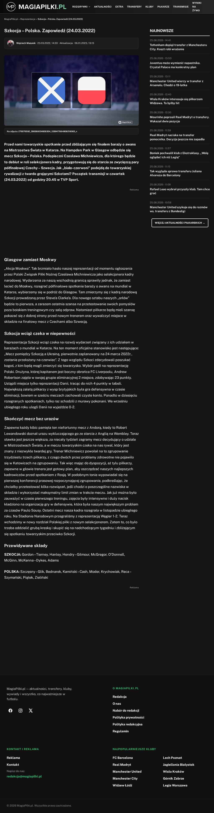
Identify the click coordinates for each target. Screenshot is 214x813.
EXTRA (119, 6)
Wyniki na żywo (196, 6)
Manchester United (127, 771)
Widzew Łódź (122, 785)
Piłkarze (163, 6)
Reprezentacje (27, 19)
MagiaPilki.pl (11, 19)
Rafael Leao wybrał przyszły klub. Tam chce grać (180, 191)
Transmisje (181, 6)
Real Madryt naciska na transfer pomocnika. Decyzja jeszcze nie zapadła (177, 137)
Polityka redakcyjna (128, 724)
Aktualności (103, 6)
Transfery (134, 6)
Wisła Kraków (173, 771)
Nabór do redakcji (126, 710)
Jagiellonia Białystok (178, 764)
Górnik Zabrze (173, 778)
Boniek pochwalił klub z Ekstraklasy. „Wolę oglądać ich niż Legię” (179, 155)
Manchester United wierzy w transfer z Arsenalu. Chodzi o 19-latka (176, 83)
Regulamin (121, 731)
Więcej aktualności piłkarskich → (180, 222)
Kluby (149, 6)
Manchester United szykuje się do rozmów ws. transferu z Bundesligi (179, 209)
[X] (30, 710)
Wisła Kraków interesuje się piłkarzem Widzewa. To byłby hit (176, 101)
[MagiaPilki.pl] (36, 7)
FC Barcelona (123, 757)
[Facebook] (10, 710)
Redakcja (120, 696)
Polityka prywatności (128, 717)
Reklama (13, 757)
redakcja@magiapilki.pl (24, 776)
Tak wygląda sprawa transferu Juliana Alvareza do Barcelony (176, 173)
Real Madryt (122, 764)
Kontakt (13, 764)
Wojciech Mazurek (26, 43)
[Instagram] (20, 710)
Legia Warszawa (175, 785)
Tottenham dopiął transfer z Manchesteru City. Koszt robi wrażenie (178, 47)
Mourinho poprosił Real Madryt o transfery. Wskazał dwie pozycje (179, 119)
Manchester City (125, 778)
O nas (117, 703)
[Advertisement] (71, 221)
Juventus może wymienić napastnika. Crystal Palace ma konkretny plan (175, 65)
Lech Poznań (172, 757)
